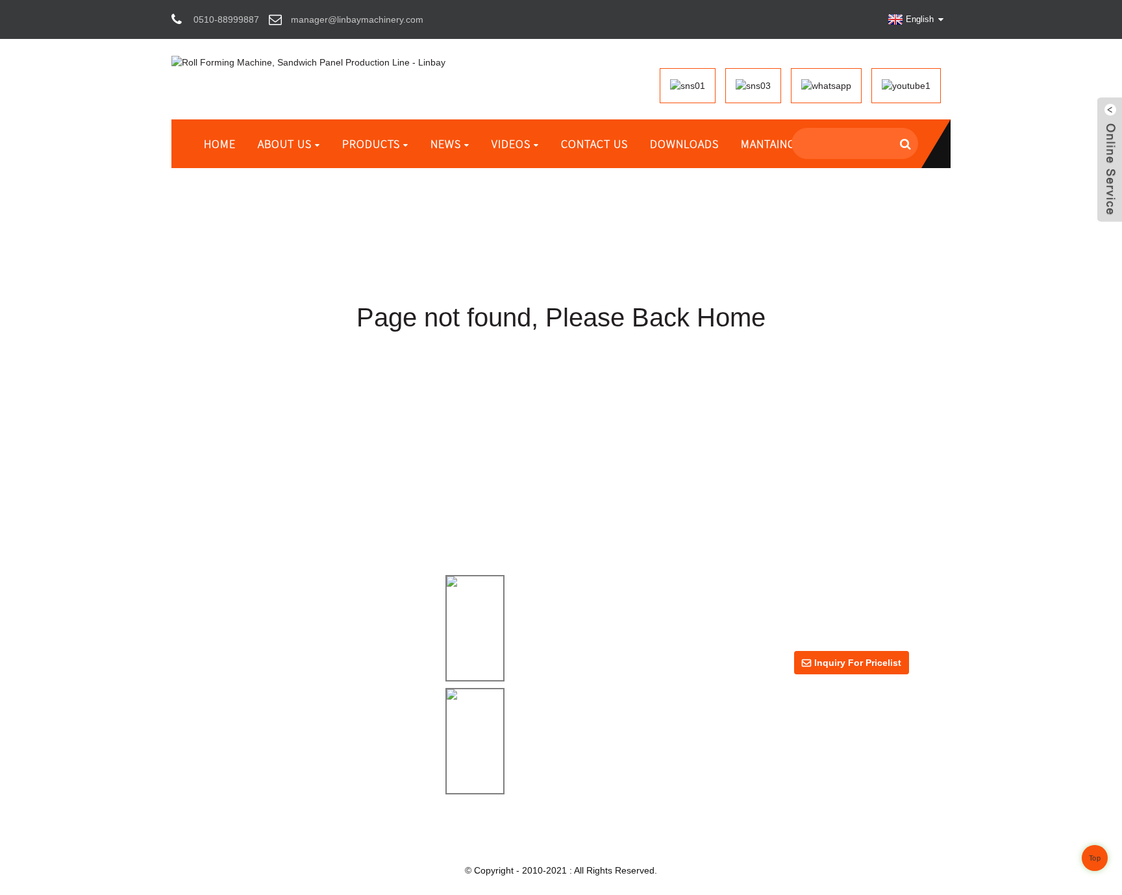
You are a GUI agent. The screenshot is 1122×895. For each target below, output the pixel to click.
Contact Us (594, 143)
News (445, 143)
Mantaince (771, 143)
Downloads (684, 143)
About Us (285, 143)
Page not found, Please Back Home (561, 317)
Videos (511, 143)
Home (220, 143)
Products (371, 143)
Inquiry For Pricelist (857, 662)
